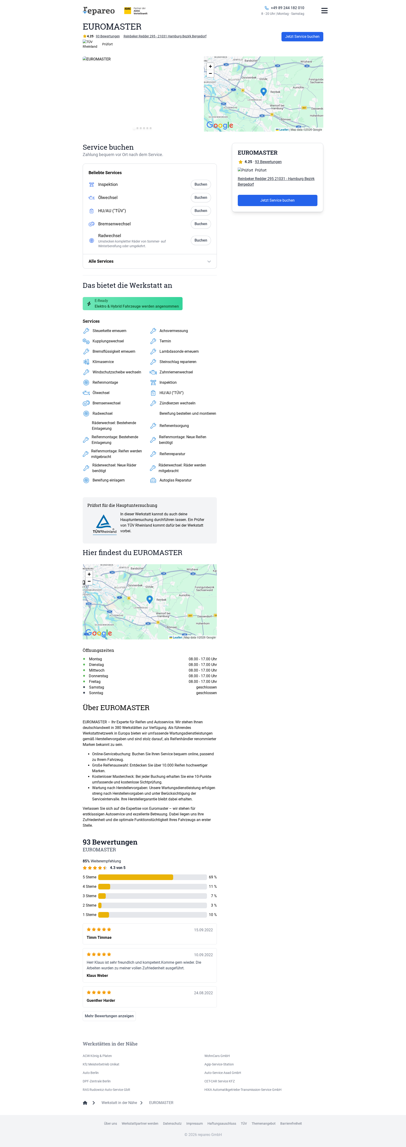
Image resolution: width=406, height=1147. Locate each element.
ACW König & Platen (97, 1056)
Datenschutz (172, 1123)
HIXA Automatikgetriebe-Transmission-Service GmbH (242, 1090)
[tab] (134, 128)
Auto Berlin (91, 1073)
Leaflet (284, 129)
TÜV (244, 1123)
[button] (263, 94)
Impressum (194, 1123)
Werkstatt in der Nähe (119, 1102)
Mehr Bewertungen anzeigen (109, 1016)
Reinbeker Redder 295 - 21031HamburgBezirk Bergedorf (165, 36)
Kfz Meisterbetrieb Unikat (101, 1064)
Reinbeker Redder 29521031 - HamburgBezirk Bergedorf (276, 181)
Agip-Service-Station (219, 1064)
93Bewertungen (108, 36)
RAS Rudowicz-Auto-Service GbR (106, 1090)
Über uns (110, 1123)
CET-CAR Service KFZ (219, 1081)
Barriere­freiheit (291, 1123)
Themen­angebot (264, 1123)
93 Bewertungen (268, 162)
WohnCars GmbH (217, 1056)
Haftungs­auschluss (221, 1123)
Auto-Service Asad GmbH (222, 1073)
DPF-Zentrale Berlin (97, 1081)
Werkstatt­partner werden (140, 1123)
